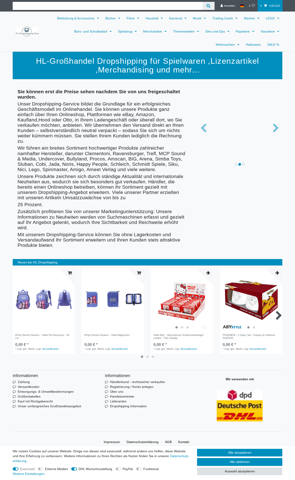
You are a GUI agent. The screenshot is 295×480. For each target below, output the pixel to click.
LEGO (271, 18)
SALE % (273, 44)
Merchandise (153, 31)
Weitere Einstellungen (28, 474)
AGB (168, 442)
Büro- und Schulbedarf (91, 31)
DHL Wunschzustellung (95, 469)
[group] (182, 300)
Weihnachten (226, 44)
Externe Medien (56, 469)
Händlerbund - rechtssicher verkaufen (137, 382)
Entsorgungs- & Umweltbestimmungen (46, 391)
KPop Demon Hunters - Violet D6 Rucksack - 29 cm (42, 336)
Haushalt (152, 18)
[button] (203, 128)
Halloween (253, 44)
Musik (197, 18)
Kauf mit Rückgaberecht (35, 401)
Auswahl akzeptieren (240, 471)
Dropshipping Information (128, 406)
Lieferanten (118, 401)
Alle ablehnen (240, 462)
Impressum (112, 442)
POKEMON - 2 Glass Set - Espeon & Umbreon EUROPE (249, 336)
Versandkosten (50, 348)
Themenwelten (184, 31)
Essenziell (27, 469)
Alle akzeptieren (239, 452)
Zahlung (24, 382)
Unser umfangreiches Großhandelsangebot (49, 406)
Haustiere (268, 31)
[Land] (242, 6)
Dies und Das (215, 31)
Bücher (111, 18)
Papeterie (243, 31)
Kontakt (183, 442)
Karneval (176, 18)
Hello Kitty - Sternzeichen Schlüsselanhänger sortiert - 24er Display (178, 336)
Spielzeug (125, 31)
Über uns (116, 391)
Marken (250, 18)
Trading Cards (223, 18)
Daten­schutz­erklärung (143, 442)
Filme (131, 18)
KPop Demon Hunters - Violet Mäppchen (107, 335)
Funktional (151, 469)
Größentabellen (29, 396)
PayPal (128, 469)
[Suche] (208, 6)
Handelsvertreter (122, 396)
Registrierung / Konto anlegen (131, 387)
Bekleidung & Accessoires (76, 18)
